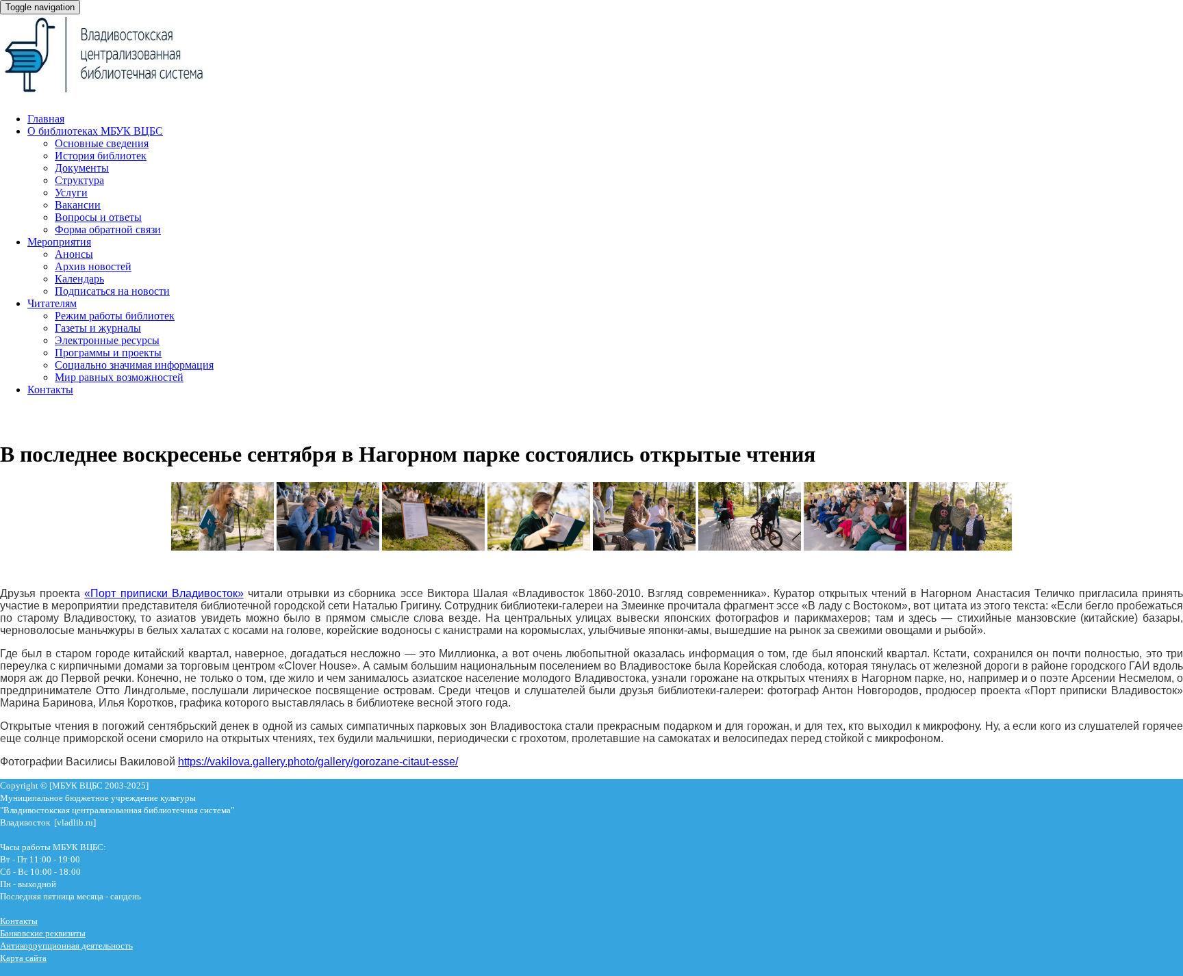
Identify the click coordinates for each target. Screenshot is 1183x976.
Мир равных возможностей (119, 377)
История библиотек (101, 155)
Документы (82, 168)
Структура (79, 180)
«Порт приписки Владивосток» (163, 593)
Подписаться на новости (112, 291)
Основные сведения (102, 143)
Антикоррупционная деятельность (66, 945)
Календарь (79, 279)
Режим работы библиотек (115, 315)
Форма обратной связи (108, 229)
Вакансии (78, 205)
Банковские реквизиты (43, 933)
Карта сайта (23, 958)
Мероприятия (59, 242)
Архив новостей (93, 266)
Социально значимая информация (134, 365)
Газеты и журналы (98, 328)
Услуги (71, 192)
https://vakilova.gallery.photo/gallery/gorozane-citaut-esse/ (318, 761)
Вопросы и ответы (98, 217)
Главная (45, 118)
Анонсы (74, 254)
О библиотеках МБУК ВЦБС (95, 131)
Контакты (50, 389)
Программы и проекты (108, 352)
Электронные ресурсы (107, 340)
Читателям (52, 303)
